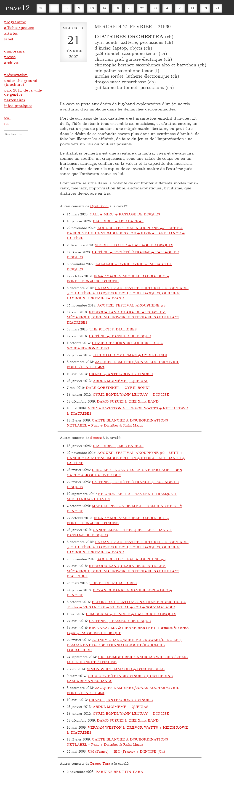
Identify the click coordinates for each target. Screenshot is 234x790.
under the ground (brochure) (20, 82)
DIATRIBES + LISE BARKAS (118, 220)
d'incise (96, 437)
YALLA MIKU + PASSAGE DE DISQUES (125, 214)
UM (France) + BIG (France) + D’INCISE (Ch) (126, 751)
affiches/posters (19, 27)
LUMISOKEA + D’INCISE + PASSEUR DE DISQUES (131, 613)
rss (6, 123)
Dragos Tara (100, 763)
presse (10, 57)
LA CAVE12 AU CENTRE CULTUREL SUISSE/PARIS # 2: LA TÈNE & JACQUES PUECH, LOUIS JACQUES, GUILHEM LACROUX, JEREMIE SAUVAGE (128, 293)
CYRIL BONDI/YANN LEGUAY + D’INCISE (131, 394)
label (8, 39)
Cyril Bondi (99, 205)
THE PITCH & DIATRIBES (113, 329)
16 (117, 7)
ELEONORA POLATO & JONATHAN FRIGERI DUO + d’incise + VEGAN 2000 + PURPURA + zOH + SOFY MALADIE (126, 604)
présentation (16, 75)
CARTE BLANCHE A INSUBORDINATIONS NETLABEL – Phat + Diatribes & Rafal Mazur (117, 423)
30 (41, 7)
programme (15, 22)
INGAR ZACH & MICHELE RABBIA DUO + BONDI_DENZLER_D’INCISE (118, 278)
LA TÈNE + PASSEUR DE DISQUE (120, 335)
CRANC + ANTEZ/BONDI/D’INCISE (121, 373)
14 (104, 7)
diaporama (14, 51)
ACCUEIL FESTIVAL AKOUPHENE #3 (131, 305)
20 (130, 7)
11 (192, 7)
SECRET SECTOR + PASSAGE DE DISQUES (134, 244)
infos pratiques (18, 105)
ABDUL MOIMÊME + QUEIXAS (120, 380)
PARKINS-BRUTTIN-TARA (119, 771)
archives (11, 62)
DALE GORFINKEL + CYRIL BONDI (118, 387)
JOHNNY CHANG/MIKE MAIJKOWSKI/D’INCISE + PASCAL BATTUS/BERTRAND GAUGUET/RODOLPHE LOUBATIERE (124, 644)
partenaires (14, 100)
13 (92, 7)
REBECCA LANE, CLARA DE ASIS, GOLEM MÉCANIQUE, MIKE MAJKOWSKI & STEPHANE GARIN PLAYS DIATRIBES (123, 317)
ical (7, 118)
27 (142, 7)
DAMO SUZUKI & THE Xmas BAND (128, 401)
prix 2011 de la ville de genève (23, 92)
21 (217, 7)
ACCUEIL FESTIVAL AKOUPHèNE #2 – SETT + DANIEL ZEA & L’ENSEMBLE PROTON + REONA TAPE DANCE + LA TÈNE (126, 233)
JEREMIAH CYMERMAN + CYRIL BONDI (130, 354)
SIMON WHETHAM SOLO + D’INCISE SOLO (126, 668)
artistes (11, 33)
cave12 (18, 7)
